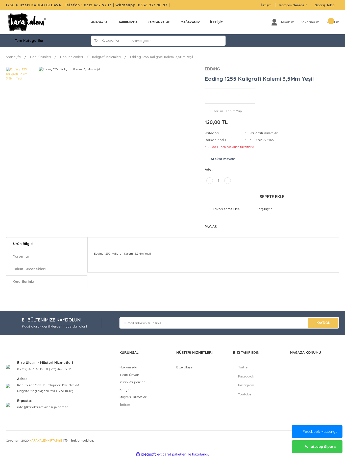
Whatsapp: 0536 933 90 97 (142, 5)
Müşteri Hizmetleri (133, 397)
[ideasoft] (146, 454)
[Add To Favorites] (222, 209)
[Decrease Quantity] (209, 180)
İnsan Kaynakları (132, 382)
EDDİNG (212, 68)
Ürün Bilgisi (23, 243)
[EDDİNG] (230, 96)
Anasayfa (99, 22)
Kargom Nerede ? (293, 5)
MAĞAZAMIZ (190, 22)
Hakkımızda (127, 22)
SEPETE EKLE (272, 196)
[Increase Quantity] (227, 180)
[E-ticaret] (172, 454)
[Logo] (26, 22)
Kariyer (125, 390)
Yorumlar (21, 256)
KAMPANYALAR (158, 22)
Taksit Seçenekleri (29, 269)
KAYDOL (323, 322)
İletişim (266, 5)
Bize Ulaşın (184, 367)
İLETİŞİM (217, 22)
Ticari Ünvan (129, 375)
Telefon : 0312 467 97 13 (88, 5)
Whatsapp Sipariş (320, 446)
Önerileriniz (23, 281)
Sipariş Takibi (325, 5)
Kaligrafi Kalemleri (264, 133)
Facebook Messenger (321, 431)
